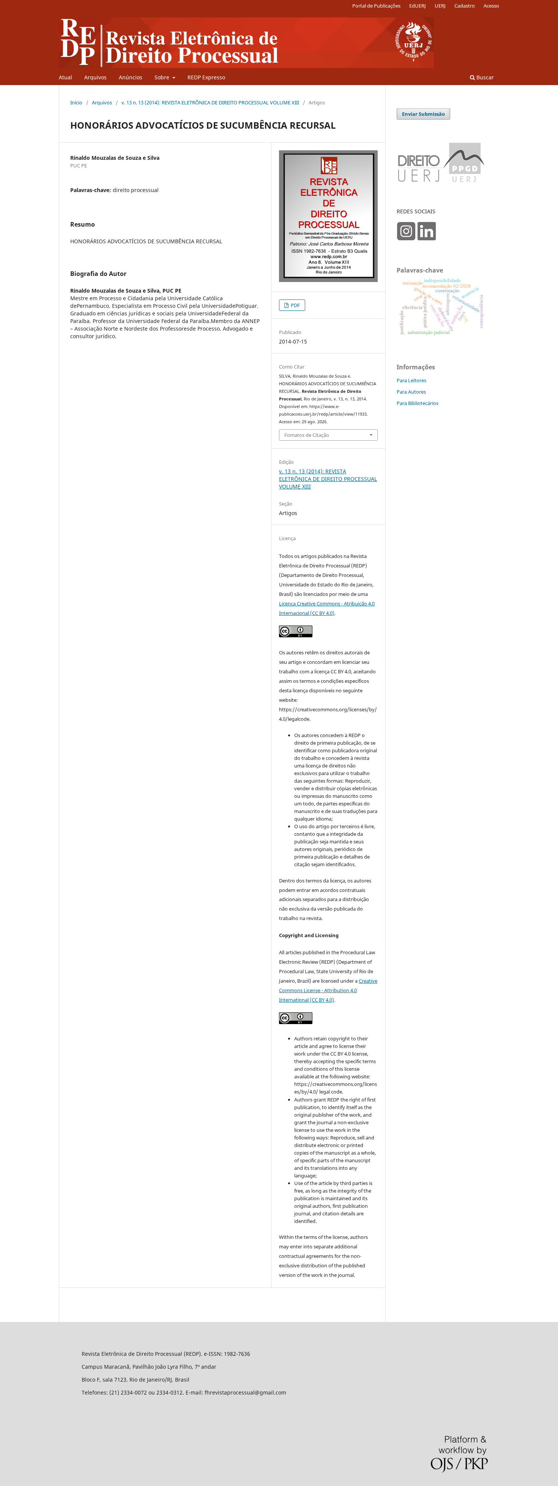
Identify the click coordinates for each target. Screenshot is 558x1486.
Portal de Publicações (376, 5)
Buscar (484, 77)
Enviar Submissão (423, 113)
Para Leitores (411, 380)
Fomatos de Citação (306, 435)
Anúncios (130, 77)
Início (76, 102)
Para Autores (411, 391)
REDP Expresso (206, 77)
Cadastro (464, 5)
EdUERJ (417, 5)
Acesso (491, 5)
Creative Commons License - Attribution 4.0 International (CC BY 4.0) (328, 990)
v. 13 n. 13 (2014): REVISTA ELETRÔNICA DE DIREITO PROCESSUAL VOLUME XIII (210, 102)
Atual (65, 77)
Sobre (162, 77)
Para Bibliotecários (417, 403)
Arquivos (95, 77)
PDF (295, 305)
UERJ (440, 5)
